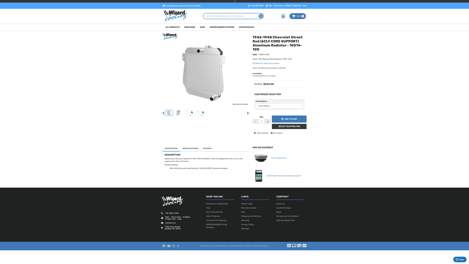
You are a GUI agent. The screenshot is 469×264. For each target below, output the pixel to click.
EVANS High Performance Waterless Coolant (284, 176)
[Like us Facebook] (163, 246)
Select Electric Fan (289, 126)
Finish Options (261, 101)
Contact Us (170, 223)
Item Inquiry (277, 133)
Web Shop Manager (260, 246)
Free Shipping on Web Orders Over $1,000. (183, 6)
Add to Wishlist (262, 133)
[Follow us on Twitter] (178, 246)
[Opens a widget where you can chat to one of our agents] (460, 260)
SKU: (255, 54)
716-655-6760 (172, 213)
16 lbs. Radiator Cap (278, 158)
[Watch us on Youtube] (169, 246)
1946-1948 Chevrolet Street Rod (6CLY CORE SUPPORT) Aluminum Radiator (198, 168)
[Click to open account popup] (283, 16)
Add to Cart (291, 119)
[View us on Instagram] (173, 246)
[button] (233, 16)
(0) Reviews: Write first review (266, 63)
